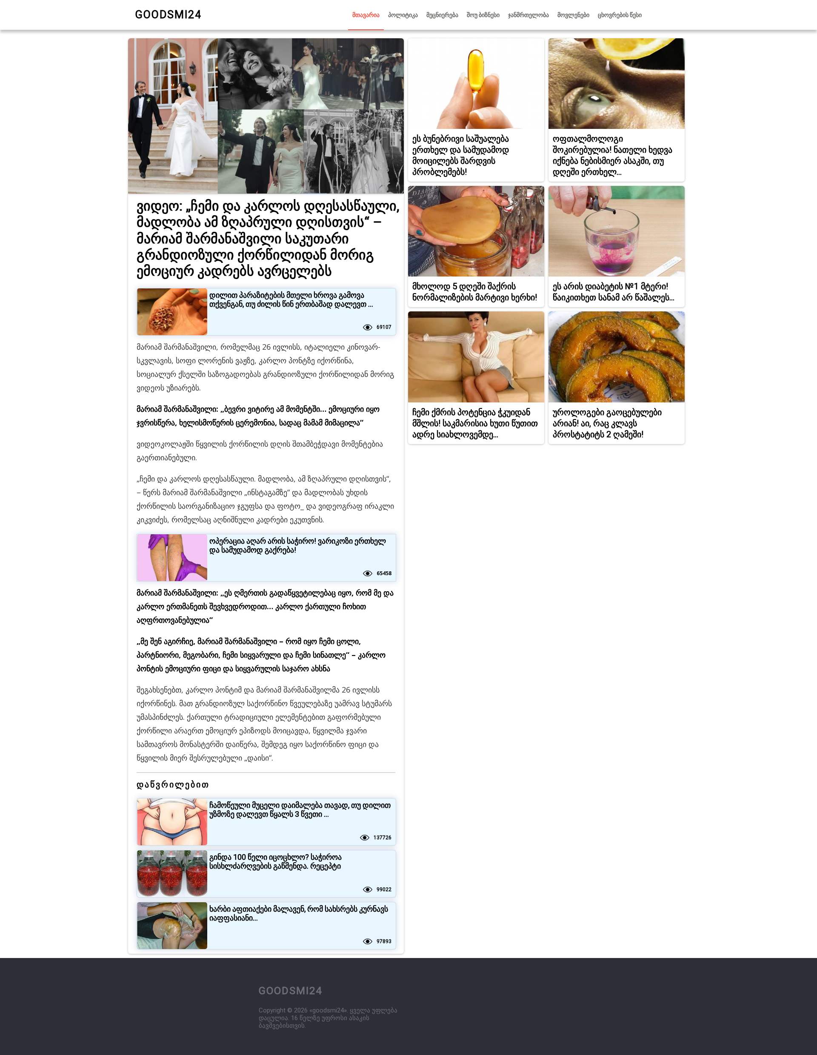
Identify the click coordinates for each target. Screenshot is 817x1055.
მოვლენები (573, 14)
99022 (384, 889)
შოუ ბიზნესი (483, 14)
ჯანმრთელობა (528, 14)
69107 (384, 327)
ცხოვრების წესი (620, 14)
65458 (384, 573)
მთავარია (366, 14)
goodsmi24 (168, 15)
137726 (382, 837)
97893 (384, 941)
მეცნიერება (442, 14)
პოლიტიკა (403, 14)
